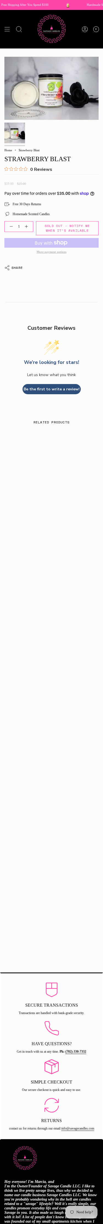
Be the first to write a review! (52, 389)
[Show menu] (7, 29)
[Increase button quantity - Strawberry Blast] (27, 226)
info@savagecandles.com (77, 1128)
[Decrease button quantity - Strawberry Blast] (10, 226)
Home (8, 150)
